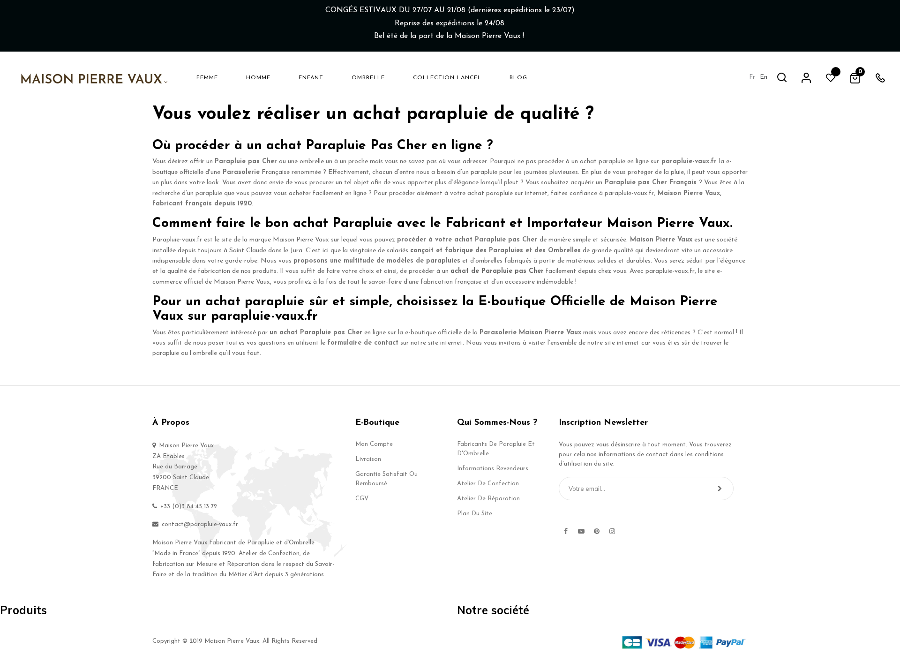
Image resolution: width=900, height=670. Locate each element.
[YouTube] (581, 531)
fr (752, 77)
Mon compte (374, 444)
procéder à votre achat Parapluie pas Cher (467, 239)
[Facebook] (566, 531)
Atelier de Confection (488, 484)
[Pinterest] (597, 531)
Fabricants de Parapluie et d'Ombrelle (496, 449)
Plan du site (474, 514)
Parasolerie (241, 172)
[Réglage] (806, 77)
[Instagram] (612, 531)
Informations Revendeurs (492, 469)
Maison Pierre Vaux (661, 239)
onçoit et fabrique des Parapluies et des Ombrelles (497, 250)
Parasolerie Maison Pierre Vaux (530, 332)
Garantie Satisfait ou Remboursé (386, 479)
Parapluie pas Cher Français (651, 182)
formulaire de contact (362, 342)
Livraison (368, 459)
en (763, 77)
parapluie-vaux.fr (688, 161)
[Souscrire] (719, 488)
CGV (361, 499)
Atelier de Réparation (488, 499)
